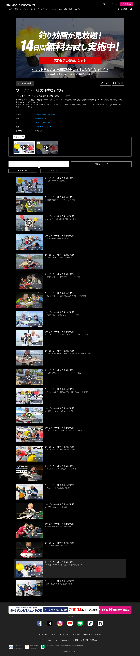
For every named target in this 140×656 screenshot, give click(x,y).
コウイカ (37, 127)
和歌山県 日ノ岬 (40, 118)
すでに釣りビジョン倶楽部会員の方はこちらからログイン (70, 69)
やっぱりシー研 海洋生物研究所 (39, 90)
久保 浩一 (37, 114)
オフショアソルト (24, 83)
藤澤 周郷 (51, 114)
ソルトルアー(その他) (42, 122)
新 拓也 (45, 114)
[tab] (39, 164)
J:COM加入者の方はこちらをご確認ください (70, 74)
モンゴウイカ (47, 127)
